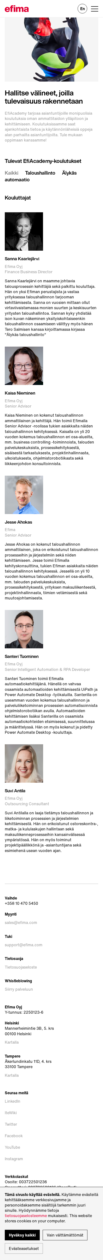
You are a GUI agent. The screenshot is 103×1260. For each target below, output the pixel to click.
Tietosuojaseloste (21, 967)
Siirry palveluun (19, 989)
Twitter (11, 1124)
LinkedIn (12, 1101)
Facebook (14, 1136)
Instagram (14, 1159)
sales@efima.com (21, 922)
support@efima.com (23, 945)
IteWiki (11, 1113)
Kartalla (12, 1042)
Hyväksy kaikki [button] (22, 1235)
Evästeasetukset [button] (24, 1248)
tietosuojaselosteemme (26, 1216)
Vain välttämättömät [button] (65, 1235)
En (82, 9)
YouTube (12, 1147)
